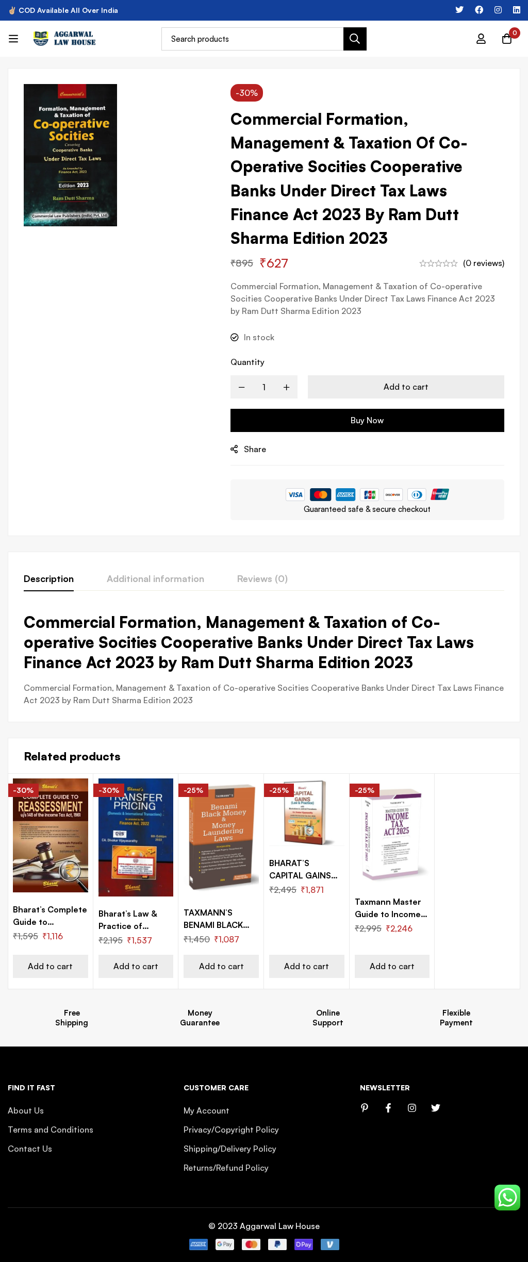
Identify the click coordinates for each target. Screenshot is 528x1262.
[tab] (49, 579)
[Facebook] (479, 10)
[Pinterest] (364, 1107)
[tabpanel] (264, 659)
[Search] (355, 39)
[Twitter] (459, 10)
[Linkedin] (516, 10)
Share (255, 449)
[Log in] (481, 38)
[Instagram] (498, 10)
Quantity (247, 362)
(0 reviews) (483, 263)
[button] (50, 966)
